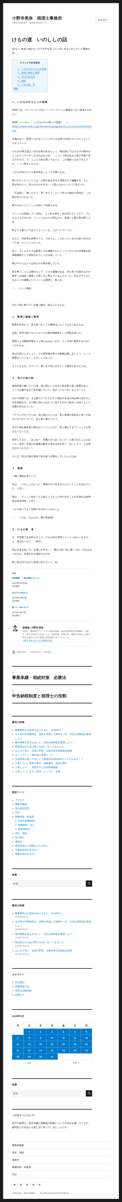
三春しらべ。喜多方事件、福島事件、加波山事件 (41, 763)
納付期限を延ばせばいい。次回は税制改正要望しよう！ (45, 742)
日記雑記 (48, 652)
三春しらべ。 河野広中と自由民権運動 (36, 767)
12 (75, 1037)
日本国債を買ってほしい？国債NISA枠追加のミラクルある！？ (49, 758)
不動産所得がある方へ (27, 849)
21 (18, 1050)
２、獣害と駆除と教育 (28, 72)
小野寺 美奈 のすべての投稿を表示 (37, 640)
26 (74, 1050)
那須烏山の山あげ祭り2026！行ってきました (39, 746)
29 (29, 1056)
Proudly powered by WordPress (54, 1193)
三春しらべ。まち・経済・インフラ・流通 (37, 771)
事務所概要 (21, 804)
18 (63, 1044)
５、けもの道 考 (26, 84)
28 (17, 1056)
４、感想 (21, 80)
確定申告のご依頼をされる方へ (31, 845)
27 (86, 1050)
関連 (16, 88)
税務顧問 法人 (26, 824)
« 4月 (28, 1062)
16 (40, 1044)
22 (29, 1050)
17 (52, 1044)
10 (52, 1037)
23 (40, 1050)
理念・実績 (21, 833)
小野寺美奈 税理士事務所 (39, 18)
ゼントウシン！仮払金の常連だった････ (36, 754)
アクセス (20, 800)
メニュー (103, 19)
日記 (17, 812)
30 (40, 1056)
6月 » (76, 1062)
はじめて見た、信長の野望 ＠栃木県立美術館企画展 (43, 750)
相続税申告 (24, 829)
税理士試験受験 (23, 990)
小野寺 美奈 (21, 652)
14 (18, 1044)
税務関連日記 (22, 986)
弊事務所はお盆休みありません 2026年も (38, 729)
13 (86, 1037)
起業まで (20, 994)
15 (29, 1044)
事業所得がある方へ (25, 853)
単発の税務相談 (27, 820)
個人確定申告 (22, 808)
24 (52, 1050)
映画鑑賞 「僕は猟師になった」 (26, 578)
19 (75, 1044)
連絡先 (18, 841)
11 (63, 1037)
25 (63, 1050)
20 (86, 1044)
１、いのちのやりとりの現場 (31, 68)
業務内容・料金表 (24, 816)
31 (52, 1056)
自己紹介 (20, 837)
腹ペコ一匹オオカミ (20, 607)
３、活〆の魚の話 (26, 76)
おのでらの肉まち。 (20, 592)
